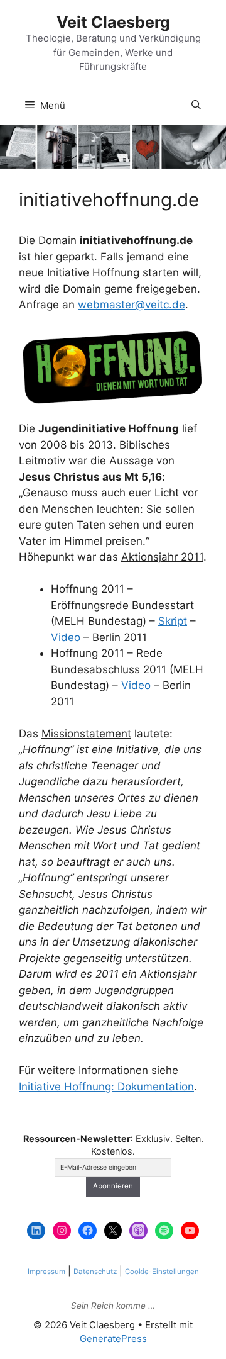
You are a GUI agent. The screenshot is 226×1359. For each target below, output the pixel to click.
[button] (196, 106)
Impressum (46, 1271)
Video (65, 637)
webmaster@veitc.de (131, 304)
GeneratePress (113, 1339)
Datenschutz (95, 1271)
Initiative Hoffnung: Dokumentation (106, 1086)
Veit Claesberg (113, 22)
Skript (172, 621)
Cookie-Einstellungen (162, 1271)
